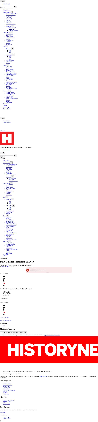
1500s (10, 59)
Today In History (7, 10)
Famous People (6, 32)
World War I (8, 17)
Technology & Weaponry (11, 73)
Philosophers (9, 44)
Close (3, 1)
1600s (10, 57)
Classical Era (9, 61)
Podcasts (5, 105)
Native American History (11, 88)
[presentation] (11, 12)
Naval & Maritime (10, 75)
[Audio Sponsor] (59, 270)
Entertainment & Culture (11, 82)
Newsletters (5, 103)
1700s (10, 56)
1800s (10, 52)
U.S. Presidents (9, 34)
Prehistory (8, 63)
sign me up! (2, 412)
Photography (9, 84)
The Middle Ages (10, 60)
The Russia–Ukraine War (11, 13)
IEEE (25, 332)
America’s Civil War (10, 93)
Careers (4, 402)
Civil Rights (11, 29)
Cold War (8, 20)
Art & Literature (9, 79)
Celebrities (8, 41)
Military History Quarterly (12, 98)
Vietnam (8, 100)
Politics (7, 77)
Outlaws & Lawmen (10, 37)
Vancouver (15, 332)
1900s (10, 51)
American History (10, 92)
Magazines (5, 90)
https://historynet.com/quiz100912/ (52, 335)
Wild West (8, 86)
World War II (9, 18)
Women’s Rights (12, 27)
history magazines (43, 376)
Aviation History (9, 94)
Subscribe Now (6, 3)
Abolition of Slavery (13, 30)
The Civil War (9, 16)
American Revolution (10, 15)
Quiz (4, 326)
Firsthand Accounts (10, 71)
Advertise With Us (7, 401)
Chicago (21, 332)
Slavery (7, 68)
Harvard (10, 332)
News (7, 80)
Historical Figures (10, 83)
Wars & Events (6, 12)
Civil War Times (9, 96)
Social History (9, 87)
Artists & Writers (9, 40)
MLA (5, 332)
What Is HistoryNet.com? (8, 400)
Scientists (8, 43)
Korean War (8, 21)
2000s (10, 50)
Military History (9, 78)
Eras (4, 46)
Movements (8, 26)
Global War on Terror (10, 24)
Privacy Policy (6, 107)
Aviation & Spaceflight (11, 74)
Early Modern (9, 55)
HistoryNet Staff (5, 266)
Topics (4, 65)
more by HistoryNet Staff (5, 320)
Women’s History (10, 69)
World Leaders (9, 35)
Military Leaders (9, 36)
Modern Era (8, 48)
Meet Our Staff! (6, 404)
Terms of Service (7, 108)
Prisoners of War (9, 70)
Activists (8, 39)
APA (2, 332)
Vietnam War (9, 22)
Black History (9, 66)
